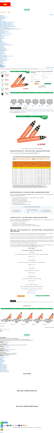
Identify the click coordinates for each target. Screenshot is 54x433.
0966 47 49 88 (33, 264)
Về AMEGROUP (2, 361)
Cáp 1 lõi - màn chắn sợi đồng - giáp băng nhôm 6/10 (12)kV (27, 68)
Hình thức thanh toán (3, 366)
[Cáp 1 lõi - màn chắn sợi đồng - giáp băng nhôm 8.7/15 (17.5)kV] (48, 316)
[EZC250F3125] (2, 94)
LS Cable (1, 45)
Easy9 (1, 34)
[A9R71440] (2, 89)
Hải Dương (1, 358)
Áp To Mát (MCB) (2, 21)
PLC (0, 20)
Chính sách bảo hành (3, 369)
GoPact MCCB (2, 36)
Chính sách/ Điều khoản (3, 367)
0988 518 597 (33, 272)
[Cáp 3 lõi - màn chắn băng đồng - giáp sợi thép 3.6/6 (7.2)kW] (42, 99)
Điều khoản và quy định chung (4, 371)
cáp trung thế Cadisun (37, 194)
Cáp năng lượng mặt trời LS (4, 49)
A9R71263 (6, 83)
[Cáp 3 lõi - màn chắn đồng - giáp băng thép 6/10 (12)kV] (21, 99)
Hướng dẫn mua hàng (3, 365)
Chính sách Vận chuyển (3, 370)
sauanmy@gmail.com (6, 342)
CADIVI (1, 41)
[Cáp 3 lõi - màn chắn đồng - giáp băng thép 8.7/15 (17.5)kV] (27, 316)
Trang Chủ (1, 61)
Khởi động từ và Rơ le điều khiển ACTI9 (6, 33)
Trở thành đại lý (2, 360)
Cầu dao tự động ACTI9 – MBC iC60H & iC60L (7, 24)
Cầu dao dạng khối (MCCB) (4, 27)
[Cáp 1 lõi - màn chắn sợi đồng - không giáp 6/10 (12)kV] (28, 99)
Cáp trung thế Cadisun (3, 60)
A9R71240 (6, 79)
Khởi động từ (2, 30)
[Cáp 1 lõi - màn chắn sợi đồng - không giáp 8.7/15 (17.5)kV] (13, 99)
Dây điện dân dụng (3, 42)
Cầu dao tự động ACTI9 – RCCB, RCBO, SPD (7, 22)
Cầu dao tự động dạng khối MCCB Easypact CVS (7, 28)
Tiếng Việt (12, 6)
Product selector (2, 63)
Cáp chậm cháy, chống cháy (4, 44)
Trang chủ (3, 68)
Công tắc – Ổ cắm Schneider (4, 35)
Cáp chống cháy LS (3, 48)
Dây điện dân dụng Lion (3, 57)
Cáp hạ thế (1, 52)
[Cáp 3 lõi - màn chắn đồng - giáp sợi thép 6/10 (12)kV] (6, 315)
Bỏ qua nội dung (2, 0)
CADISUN (1, 58)
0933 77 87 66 (43, 87)
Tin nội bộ (1, 67)
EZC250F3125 (7, 92)
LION (1, 54)
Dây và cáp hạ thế (3, 43)
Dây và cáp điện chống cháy (4, 59)
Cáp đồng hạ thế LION (3, 55)
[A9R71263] (2, 85)
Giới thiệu (1, 62)
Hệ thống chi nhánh (3, 357)
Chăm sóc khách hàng (3, 364)
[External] (4, 423)
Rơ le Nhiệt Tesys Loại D (4, 31)
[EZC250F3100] (2, 76)
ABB (0, 39)
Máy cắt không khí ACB (3, 17)
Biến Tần (1, 19)
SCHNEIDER (2, 16)
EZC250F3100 (7, 74)
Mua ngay (36, 83)
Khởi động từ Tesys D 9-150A (4, 32)
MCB (1, 40)
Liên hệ (1, 65)
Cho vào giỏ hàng (48, 83)
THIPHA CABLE (2, 51)
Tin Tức (1, 64)
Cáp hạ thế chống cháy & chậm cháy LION (6, 56)
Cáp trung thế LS (2, 46)
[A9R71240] (2, 80)
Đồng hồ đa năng (2, 18)
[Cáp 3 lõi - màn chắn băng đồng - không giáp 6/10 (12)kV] (16, 316)
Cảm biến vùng (2, 37)
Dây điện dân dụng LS (3, 50)
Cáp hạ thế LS (2, 47)
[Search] (9, 12)
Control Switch (2, 38)
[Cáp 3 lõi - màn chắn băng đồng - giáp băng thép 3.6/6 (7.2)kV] (35, 99)
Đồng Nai (1, 359)
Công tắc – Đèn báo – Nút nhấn (5, 29)
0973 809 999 (33, 280)
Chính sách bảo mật (3, 368)
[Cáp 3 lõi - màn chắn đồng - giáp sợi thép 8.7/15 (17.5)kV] (37, 316)
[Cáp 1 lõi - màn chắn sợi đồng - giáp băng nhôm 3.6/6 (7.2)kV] (49, 99)
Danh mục (2, 15)
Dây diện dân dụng (3, 53)
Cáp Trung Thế (13, 68)
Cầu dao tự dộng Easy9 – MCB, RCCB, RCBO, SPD (8, 26)
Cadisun (44, 110)
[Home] (27, 10)
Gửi (1, 331)
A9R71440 (6, 88)
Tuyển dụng (2, 66)
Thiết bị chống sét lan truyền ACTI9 (5, 23)
